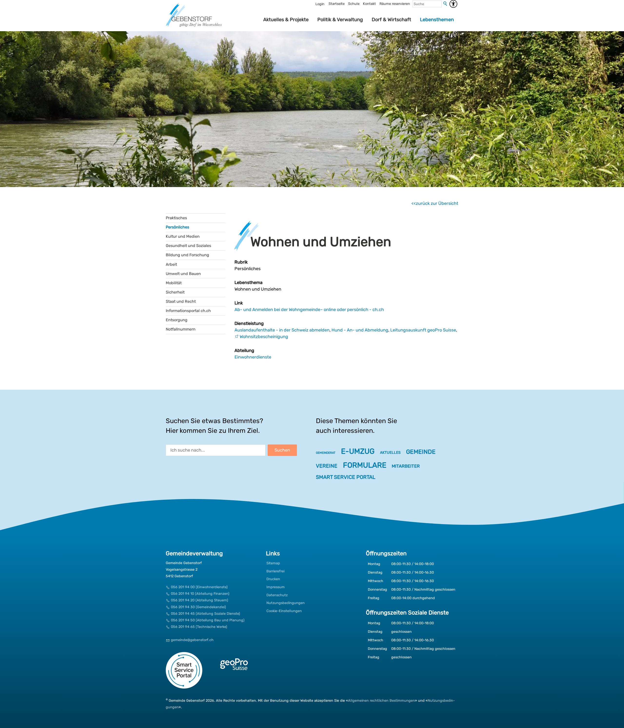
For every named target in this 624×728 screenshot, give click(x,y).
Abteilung (244, 350)
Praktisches (176, 218)
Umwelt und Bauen (183, 273)
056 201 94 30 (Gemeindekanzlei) (198, 607)
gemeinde (421, 451)
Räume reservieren (395, 4)
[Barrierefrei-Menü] (453, 4)
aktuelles (390, 452)
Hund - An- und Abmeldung (360, 330)
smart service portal (345, 477)
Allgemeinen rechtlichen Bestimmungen (381, 701)
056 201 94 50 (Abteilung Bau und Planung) (207, 620)
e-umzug (358, 451)
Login (319, 4)
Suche (445, 4)
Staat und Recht (181, 301)
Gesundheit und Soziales (188, 245)
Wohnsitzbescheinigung (264, 336)
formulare (364, 465)
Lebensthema (248, 282)
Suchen (282, 450)
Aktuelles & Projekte (286, 19)
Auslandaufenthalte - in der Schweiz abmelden (282, 330)
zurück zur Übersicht (437, 203)
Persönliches (177, 227)
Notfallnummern (180, 329)
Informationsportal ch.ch (188, 310)
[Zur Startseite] (194, 19)
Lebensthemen (437, 19)
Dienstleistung (249, 323)
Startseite (337, 4)
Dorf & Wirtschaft (391, 19)
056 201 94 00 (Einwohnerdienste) (199, 587)
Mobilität (174, 283)
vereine (326, 466)
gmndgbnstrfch (192, 640)
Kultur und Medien (183, 236)
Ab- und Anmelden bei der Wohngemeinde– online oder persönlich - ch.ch (309, 309)
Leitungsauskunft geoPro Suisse (423, 330)
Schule (354, 4)
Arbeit (171, 264)
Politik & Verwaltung (340, 19)
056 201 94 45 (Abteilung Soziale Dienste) (205, 614)
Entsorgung (176, 320)
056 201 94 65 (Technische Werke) (199, 627)
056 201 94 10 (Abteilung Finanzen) (200, 594)
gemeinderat (325, 452)
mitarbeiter (406, 466)
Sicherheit (175, 292)
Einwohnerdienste (252, 357)
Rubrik (241, 262)
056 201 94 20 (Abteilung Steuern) (199, 600)
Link (238, 303)
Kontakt (369, 4)
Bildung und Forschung (187, 255)
